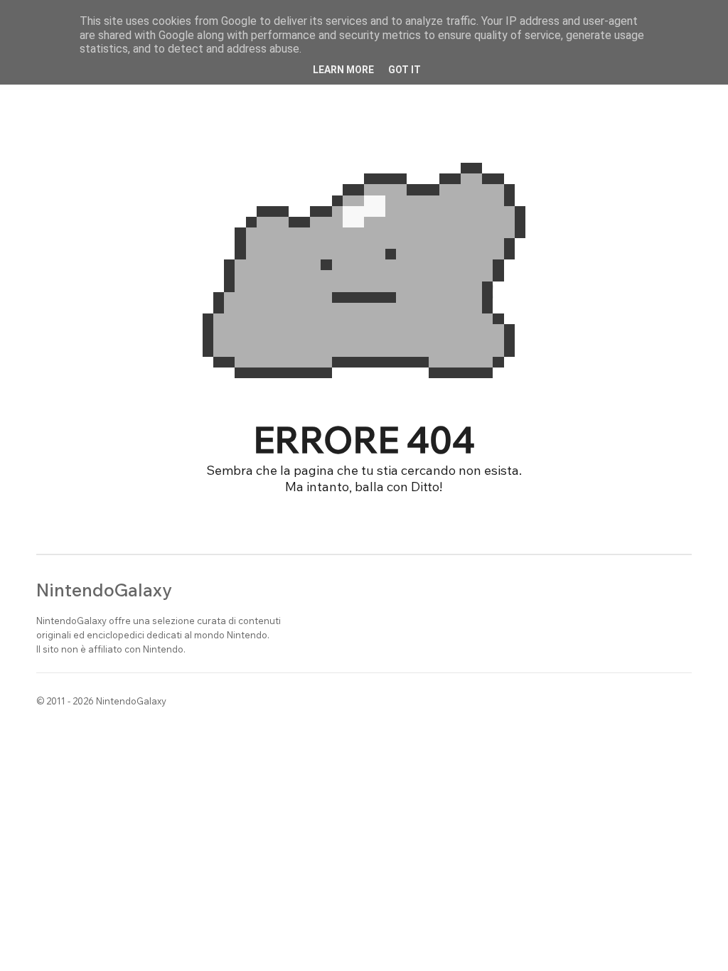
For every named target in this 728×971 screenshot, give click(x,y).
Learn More (343, 69)
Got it (404, 69)
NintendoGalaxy (104, 590)
